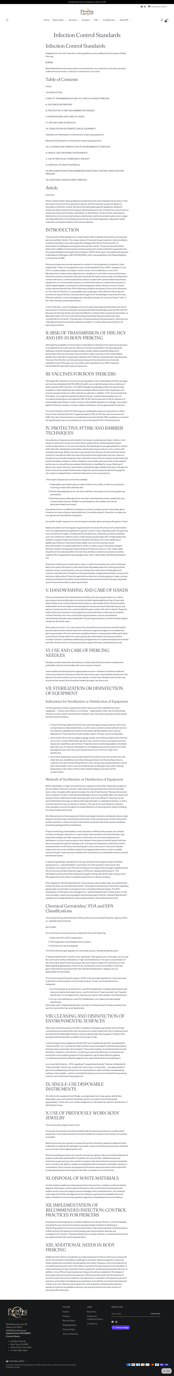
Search (66, 1311)
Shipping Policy (69, 1325)
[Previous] (59, 2)
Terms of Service (70, 1334)
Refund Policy (69, 1320)
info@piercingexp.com (16, 1330)
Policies (66, 1316)
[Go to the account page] (162, 20)
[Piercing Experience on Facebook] (142, 7)
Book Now (91, 1311)
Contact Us (92, 1323)
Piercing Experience (26, 1365)
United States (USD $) (159, 7)
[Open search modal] (7, 20)
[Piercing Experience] (87, 12)
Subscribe (155, 1314)
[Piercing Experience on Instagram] (145, 7)
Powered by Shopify (13, 1367)
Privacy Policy (69, 1329)
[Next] (114, 2)
